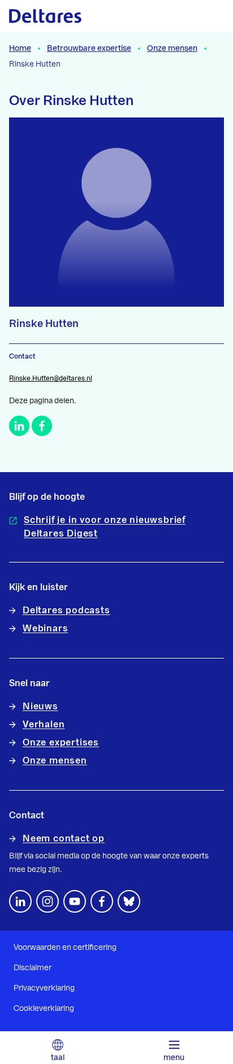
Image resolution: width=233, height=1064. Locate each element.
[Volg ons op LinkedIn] (20, 901)
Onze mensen (172, 49)
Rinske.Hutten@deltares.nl (50, 378)
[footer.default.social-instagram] (47, 901)
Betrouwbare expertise (89, 49)
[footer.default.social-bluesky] (129, 901)
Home (20, 49)
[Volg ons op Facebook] (101, 901)
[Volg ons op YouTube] (74, 901)
